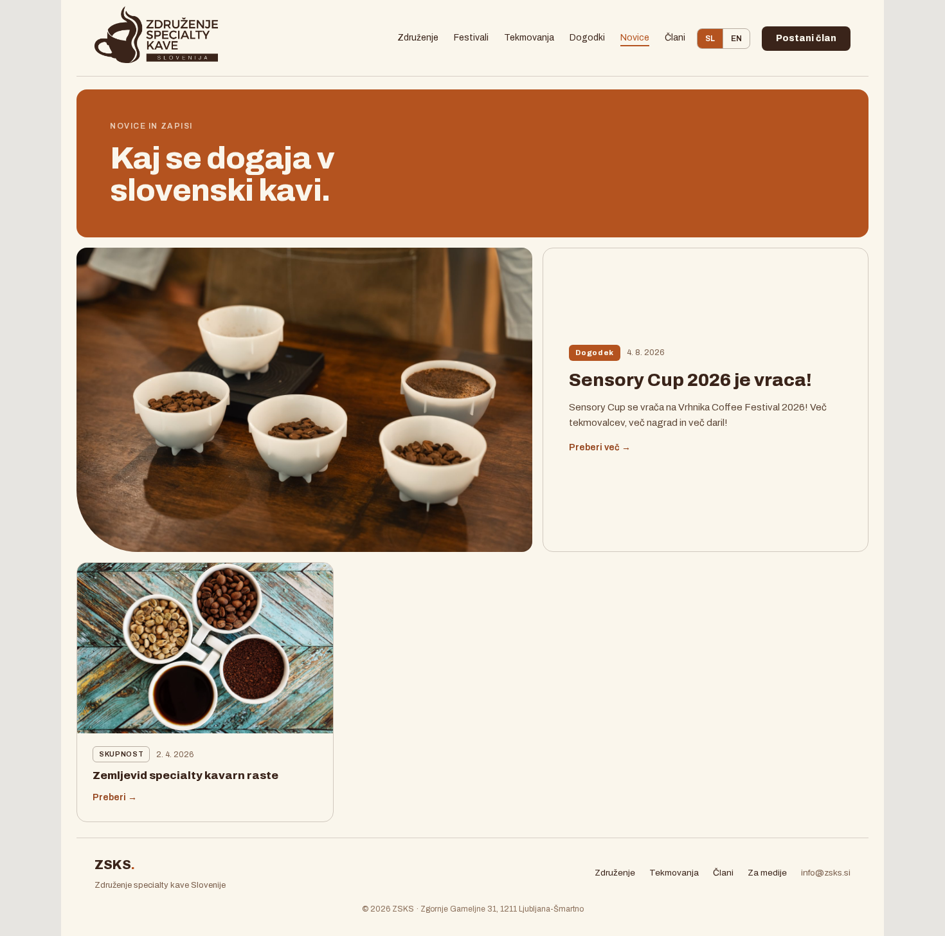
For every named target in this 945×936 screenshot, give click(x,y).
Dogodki (587, 37)
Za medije (767, 872)
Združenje (417, 37)
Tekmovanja (529, 37)
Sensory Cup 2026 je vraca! (690, 380)
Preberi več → (600, 447)
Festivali (471, 37)
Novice (634, 37)
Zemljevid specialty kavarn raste (185, 775)
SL (710, 38)
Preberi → (115, 797)
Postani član (806, 38)
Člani (675, 37)
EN (736, 38)
